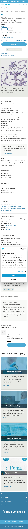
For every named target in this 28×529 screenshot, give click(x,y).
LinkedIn (14, 521)
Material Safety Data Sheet (8, 132)
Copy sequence (8, 153)
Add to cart (14, 44)
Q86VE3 (8, 230)
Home (2, 11)
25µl (11, 29)
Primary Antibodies (13, 11)
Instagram (7, 521)
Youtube (21, 521)
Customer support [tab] (6, 501)
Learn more (6, 385)
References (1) (4, 53)
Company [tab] (3, 505)
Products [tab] (3, 494)
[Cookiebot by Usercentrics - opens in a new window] (20, 249)
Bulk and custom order (21, 40)
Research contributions (7, 55)
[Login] (19, 4)
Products (6, 11)
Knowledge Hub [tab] (5, 497)
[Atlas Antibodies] (5, 4)
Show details (21, 271)
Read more (6, 452)
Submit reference (9, 289)
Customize (13, 279)
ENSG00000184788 (11, 225)
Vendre (21, 526)
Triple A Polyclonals (21, 11)
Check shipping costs (7, 37)
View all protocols (5, 196)
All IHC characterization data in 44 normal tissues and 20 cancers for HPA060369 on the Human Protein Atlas (13, 208)
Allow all (14, 275)
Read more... (6, 318)
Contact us (6, 418)
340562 (7, 227)
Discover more (7, 486)
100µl (4, 29)
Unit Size (3, 26)
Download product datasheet (14, 49)
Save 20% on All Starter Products (19, 1)
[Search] (24, 7)
